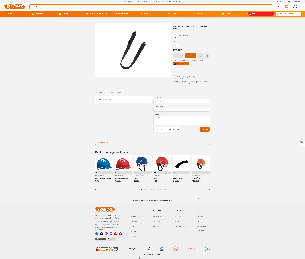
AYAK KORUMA (39, 13)
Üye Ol (295, 5)
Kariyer (289, 1)
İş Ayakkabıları (178, 214)
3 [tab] (144, 189)
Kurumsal (133, 211)
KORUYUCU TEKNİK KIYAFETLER (98, 13)
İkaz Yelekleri (178, 221)
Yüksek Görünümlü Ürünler (181, 229)
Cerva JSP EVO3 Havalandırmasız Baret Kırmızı (121, 177)
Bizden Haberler (134, 221)
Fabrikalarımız (134, 231)
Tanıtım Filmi (101, 239)
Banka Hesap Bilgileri (157, 214)
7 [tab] (153, 189)
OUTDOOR (146, 13)
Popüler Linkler (179, 211)
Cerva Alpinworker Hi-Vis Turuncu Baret (199, 177)
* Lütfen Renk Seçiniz (183, 35)
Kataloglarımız (156, 1)
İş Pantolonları (178, 219)
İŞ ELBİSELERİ (11, 13)
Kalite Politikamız (135, 219)
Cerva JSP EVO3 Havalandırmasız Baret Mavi (103, 177)
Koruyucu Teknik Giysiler (180, 226)
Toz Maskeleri (178, 216)
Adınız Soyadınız (158, 98)
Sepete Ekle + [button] (190, 56)
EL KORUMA (65, 13)
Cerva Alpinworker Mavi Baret (141, 177)
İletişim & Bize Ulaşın (143, 1)
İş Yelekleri (177, 224)
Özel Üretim (178, 1)
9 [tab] (158, 189)
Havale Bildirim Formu (158, 216)
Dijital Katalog (113, 239)
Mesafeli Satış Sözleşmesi (203, 224)
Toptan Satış (167, 1)
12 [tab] (165, 189)
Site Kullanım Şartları (157, 224)
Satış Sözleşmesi (157, 221)
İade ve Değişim (156, 226)
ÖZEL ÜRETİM (174, 13)
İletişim (198, 214)
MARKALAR (201, 13)
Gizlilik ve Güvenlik (157, 219)
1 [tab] (139, 189)
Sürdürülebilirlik (134, 229)
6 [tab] (151, 189)
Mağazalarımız (129, 1)
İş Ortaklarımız (134, 236)
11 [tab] (163, 189)
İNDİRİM (254, 13)
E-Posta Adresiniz (158, 106)
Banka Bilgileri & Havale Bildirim (202, 227)
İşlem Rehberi (156, 229)
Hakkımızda (281, 1)
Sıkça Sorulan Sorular (201, 219)
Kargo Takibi (298, 1)
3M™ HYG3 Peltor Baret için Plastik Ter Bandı (181, 177)
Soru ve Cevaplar (116, 92)
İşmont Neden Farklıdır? (136, 216)
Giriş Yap (294, 7)
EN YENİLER (228, 13)
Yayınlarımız (133, 224)
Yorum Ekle (204, 129)
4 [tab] (146, 189)
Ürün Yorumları (102, 92)
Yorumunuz (156, 114)
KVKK (198, 221)
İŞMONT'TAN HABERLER (286, 13)
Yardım (199, 211)
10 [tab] (160, 189)
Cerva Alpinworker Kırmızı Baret (161, 177)
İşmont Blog (133, 226)
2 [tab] (141, 189)
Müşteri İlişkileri (157, 211)
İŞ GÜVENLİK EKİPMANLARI (123, 13)
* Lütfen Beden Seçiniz (185, 44)
